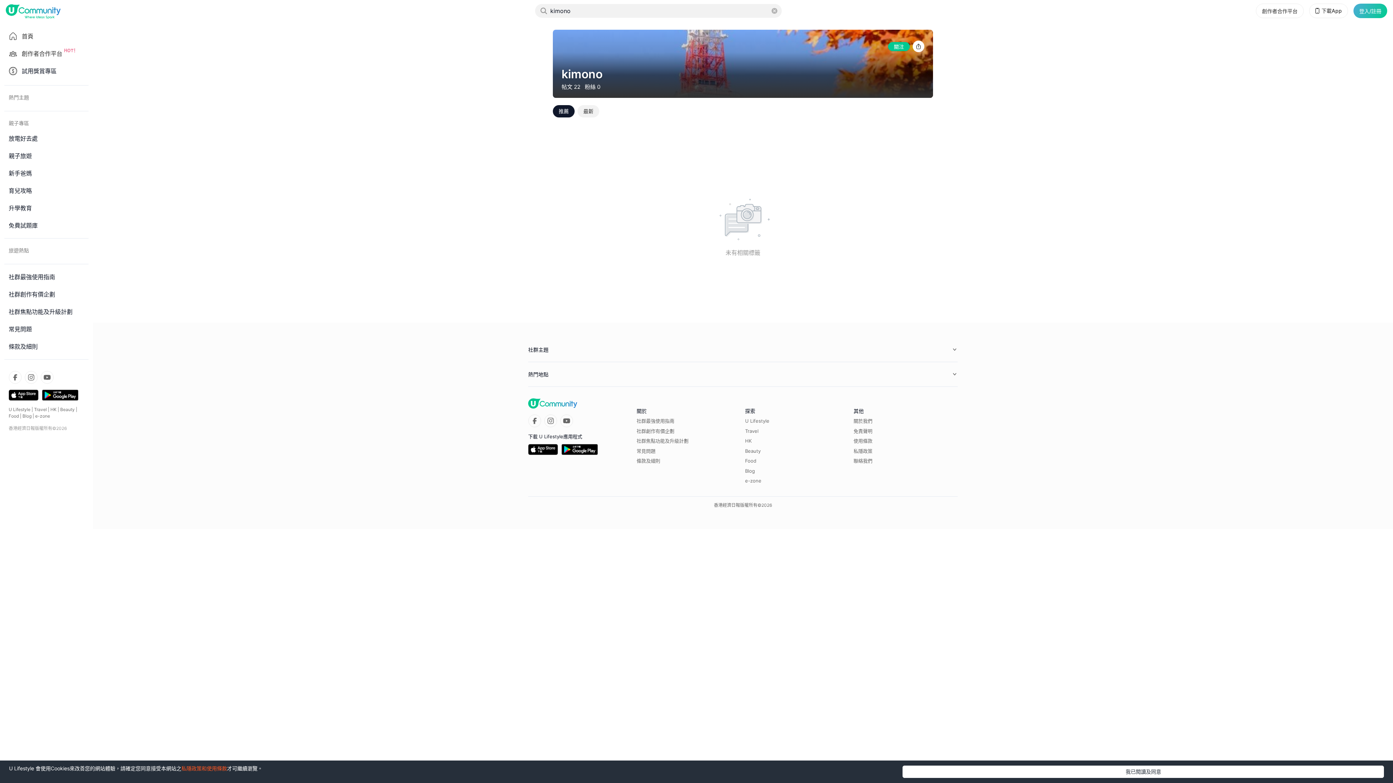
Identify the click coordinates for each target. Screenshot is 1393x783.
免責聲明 (863, 431)
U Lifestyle (19, 409)
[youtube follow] (47, 377)
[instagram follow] (31, 377)
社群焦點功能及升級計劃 (663, 441)
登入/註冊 (1370, 11)
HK (53, 409)
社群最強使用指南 (655, 421)
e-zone (42, 416)
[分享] (918, 46)
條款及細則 (648, 461)
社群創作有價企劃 (655, 431)
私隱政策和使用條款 (204, 768)
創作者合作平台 (1280, 11)
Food (14, 416)
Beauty (67, 409)
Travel (40, 409)
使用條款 (863, 441)
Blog (27, 416)
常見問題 (646, 451)
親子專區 (19, 123)
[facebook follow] (15, 377)
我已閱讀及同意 (1143, 771)
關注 (899, 47)
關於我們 (863, 421)
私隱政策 (863, 451)
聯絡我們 (863, 461)
